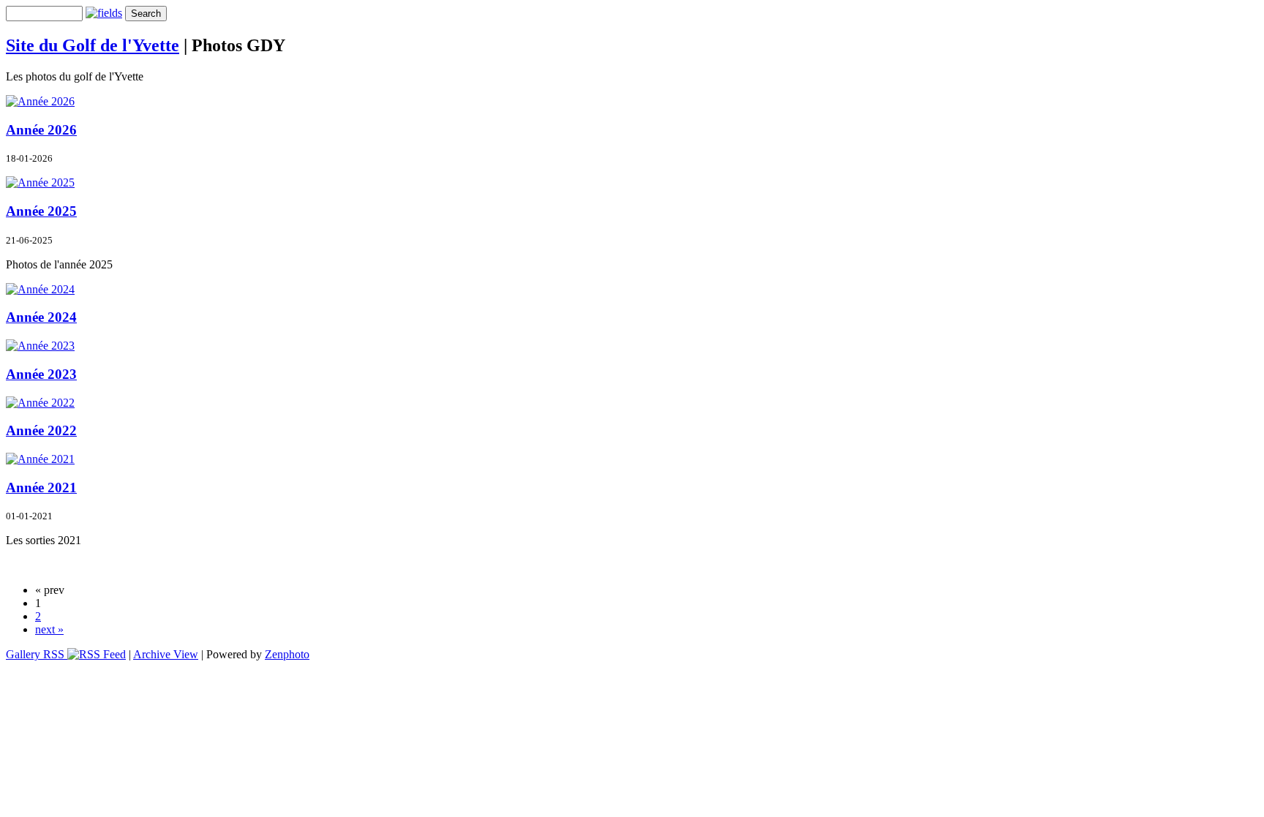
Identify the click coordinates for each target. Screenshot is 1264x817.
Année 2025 (41, 211)
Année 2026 (41, 130)
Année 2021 (41, 487)
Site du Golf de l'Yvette (92, 45)
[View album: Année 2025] (40, 182)
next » (49, 629)
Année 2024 (41, 317)
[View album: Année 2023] (40, 345)
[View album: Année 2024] (40, 289)
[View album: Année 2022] (40, 402)
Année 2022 (41, 430)
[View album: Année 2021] (40, 459)
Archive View (165, 654)
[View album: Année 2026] (40, 101)
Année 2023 (41, 374)
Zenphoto (287, 654)
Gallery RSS (36, 654)
